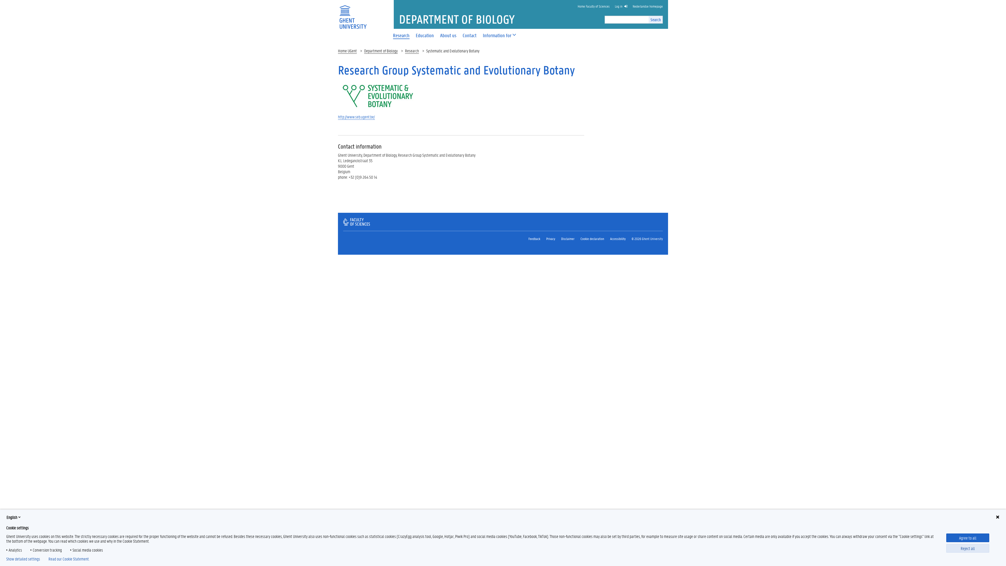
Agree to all (967, 538)
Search (655, 19)
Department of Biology (381, 50)
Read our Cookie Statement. (68, 559)
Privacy (550, 238)
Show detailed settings (23, 559)
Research (412, 50)
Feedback (534, 238)
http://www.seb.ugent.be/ (356, 116)
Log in (618, 6)
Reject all (968, 548)
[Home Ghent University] (353, 14)
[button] (497, 35)
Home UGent (347, 50)
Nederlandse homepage (648, 6)
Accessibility (618, 238)
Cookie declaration (592, 238)
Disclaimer (568, 238)
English (12, 517)
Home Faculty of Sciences (594, 6)
